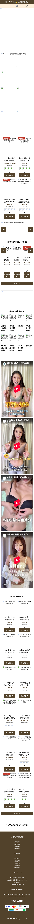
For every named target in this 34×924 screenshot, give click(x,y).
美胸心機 (17, 846)
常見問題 (17, 858)
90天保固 (17, 844)
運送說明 (17, 861)
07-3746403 (17, 882)
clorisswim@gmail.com (17, 884)
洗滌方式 (17, 863)
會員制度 (17, 848)
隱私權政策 (17, 868)
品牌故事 (17, 842)
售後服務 (17, 865)
